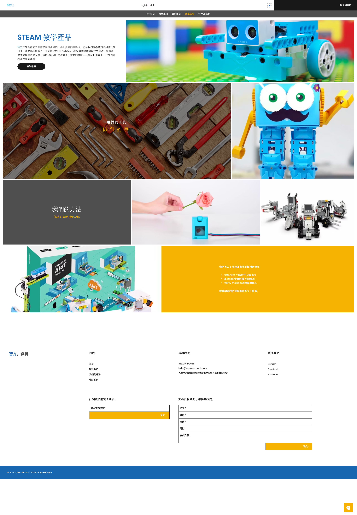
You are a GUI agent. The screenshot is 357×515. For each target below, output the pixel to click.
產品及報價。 (252, 291)
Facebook (273, 369)
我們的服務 (95, 374)
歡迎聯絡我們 (226, 291)
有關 (241, 291)
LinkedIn (272, 364)
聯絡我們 (93, 379)
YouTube (273, 374)
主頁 (91, 363)
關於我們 (93, 369)
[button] (31, 66)
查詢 (236, 291)
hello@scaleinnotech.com (192, 368)
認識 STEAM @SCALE (67, 216)
